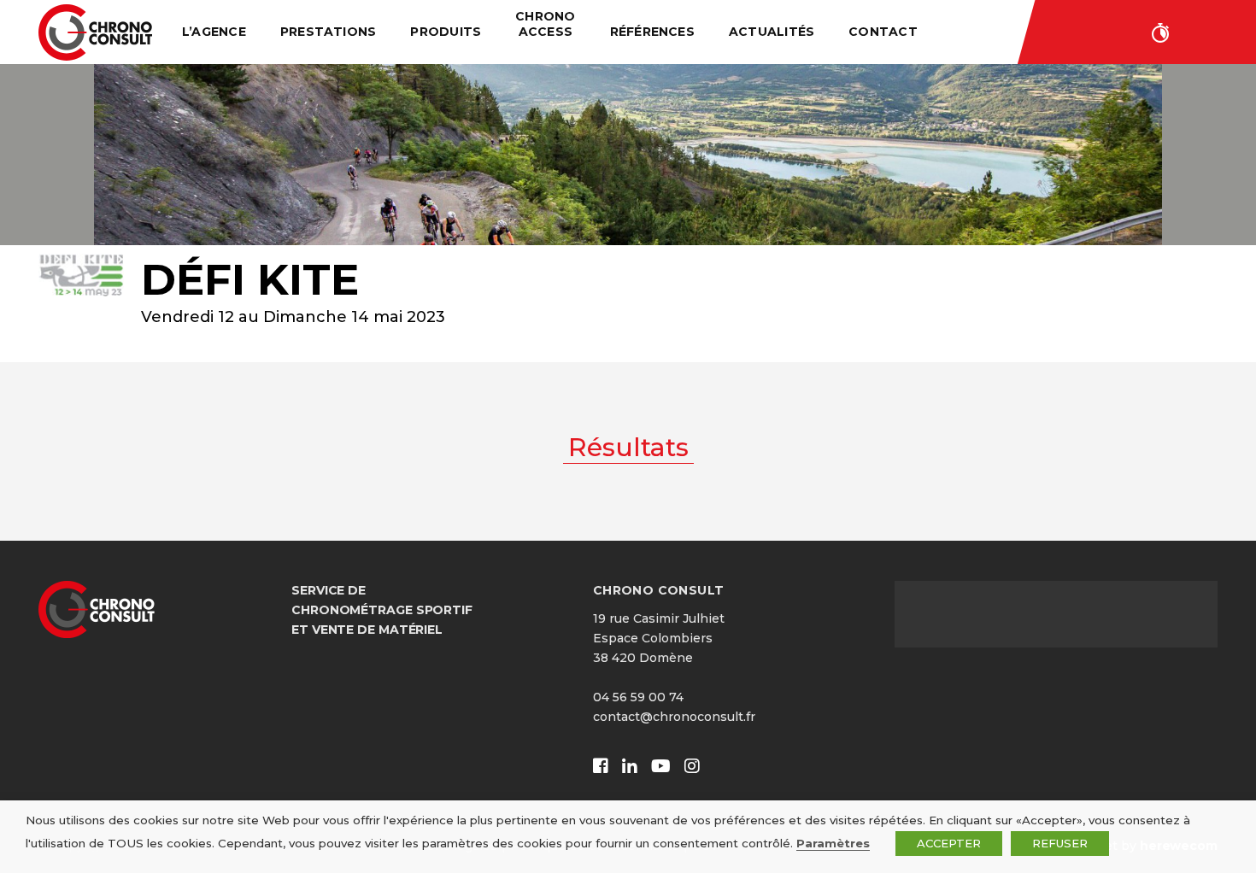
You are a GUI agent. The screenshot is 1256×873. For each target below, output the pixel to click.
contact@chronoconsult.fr (674, 716)
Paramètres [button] (833, 843)
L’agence (214, 31)
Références (652, 31)
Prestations (328, 31)
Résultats (628, 447)
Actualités (771, 31)
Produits (445, 31)
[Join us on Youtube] (661, 766)
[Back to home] (95, 32)
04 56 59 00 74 (638, 697)
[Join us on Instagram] (692, 766)
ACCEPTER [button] (949, 843)
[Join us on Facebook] (600, 766)
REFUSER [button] (1060, 843)
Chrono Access (545, 24)
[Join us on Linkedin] (629, 766)
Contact (883, 31)
